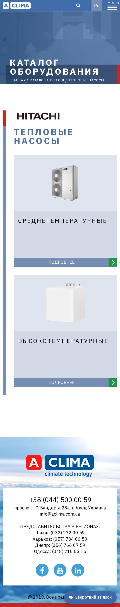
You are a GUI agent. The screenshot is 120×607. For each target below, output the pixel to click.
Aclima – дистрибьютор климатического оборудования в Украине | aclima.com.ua (17, 5)
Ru (96, 5)
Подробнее (62, 262)
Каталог (37, 80)
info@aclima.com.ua (60, 514)
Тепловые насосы (86, 80)
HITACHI (57, 80)
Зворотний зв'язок (93, 597)
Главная (18, 80)
